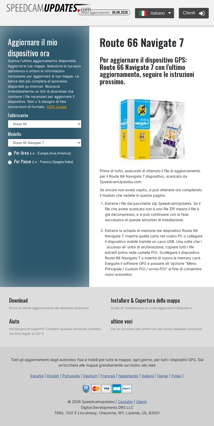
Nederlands (128, 376)
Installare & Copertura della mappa (145, 300)
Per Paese (43, 161)
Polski (176, 376)
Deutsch (90, 376)
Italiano (157, 13)
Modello (14, 134)
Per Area (42, 152)
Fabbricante (18, 115)
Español (37, 376)
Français (108, 376)
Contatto (125, 401)
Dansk (162, 376)
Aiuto (14, 321)
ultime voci (121, 321)
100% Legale (56, 107)
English (53, 376)
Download (18, 300)
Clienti (190, 12)
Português (71, 376)
